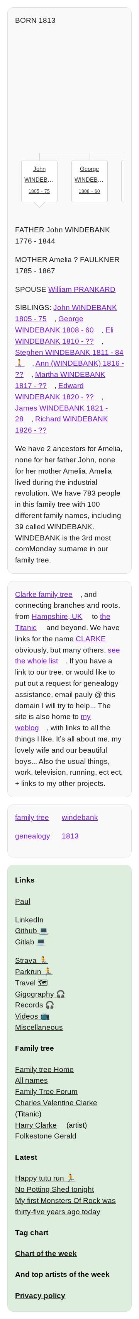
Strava (26, 960)
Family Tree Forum (46, 1091)
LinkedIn (29, 920)
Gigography (34, 994)
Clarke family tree (44, 594)
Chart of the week (46, 1253)
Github (26, 931)
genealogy (32, 836)
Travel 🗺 (31, 983)
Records (29, 1005)
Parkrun (28, 972)
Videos (26, 1016)
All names (31, 1080)
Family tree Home (44, 1069)
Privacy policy (40, 1296)
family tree (32, 817)
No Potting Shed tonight (54, 1189)
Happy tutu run (39, 1178)
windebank (80, 817)
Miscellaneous (39, 1027)
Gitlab (24, 942)
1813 (70, 836)
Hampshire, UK (57, 616)
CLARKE (91, 639)
